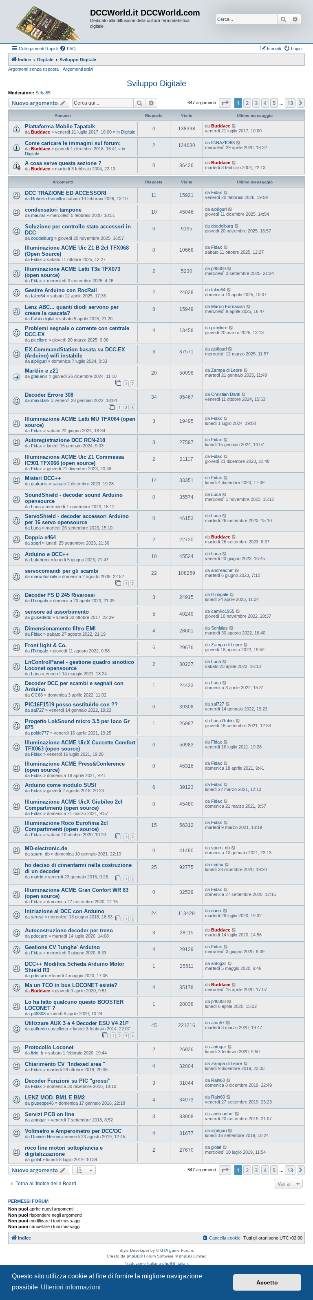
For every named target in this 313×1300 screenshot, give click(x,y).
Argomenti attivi (78, 69)
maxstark (40, 400)
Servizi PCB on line (49, 1114)
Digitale (128, 132)
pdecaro (39, 936)
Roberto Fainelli (46, 198)
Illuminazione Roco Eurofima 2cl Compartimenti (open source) (66, 826)
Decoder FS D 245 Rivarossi (60, 595)
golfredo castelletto (49, 1028)
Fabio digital (42, 318)
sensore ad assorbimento (57, 612)
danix (216, 910)
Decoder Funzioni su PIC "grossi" (67, 1081)
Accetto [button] (267, 1282)
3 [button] (256, 103)
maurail (38, 215)
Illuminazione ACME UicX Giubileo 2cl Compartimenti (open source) (73, 805)
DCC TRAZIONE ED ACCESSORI (65, 193)
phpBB (133, 1256)
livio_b (37, 1052)
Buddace (40, 132)
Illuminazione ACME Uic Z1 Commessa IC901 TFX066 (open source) (74, 460)
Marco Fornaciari (228, 306)
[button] (225, 103)
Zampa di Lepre (226, 370)
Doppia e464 (40, 537)
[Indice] (50, 21)
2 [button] (247, 103)
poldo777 (40, 732)
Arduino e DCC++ (47, 554)
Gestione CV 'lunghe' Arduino (62, 947)
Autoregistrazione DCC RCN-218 (65, 440)
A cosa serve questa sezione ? (63, 163)
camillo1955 (222, 611)
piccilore (39, 339)
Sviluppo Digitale (156, 83)
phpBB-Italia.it (175, 1263)
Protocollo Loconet (49, 1047)
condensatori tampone (53, 210)
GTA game (170, 1250)
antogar (218, 963)
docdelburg (42, 238)
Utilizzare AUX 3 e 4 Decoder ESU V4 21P (77, 1023)
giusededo (41, 617)
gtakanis (39, 376)
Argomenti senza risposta (33, 69)
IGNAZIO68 (223, 142)
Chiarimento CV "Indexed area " (65, 1064)
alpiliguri (219, 209)
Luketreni (40, 559)
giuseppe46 (42, 1103)
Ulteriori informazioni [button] (71, 1287)
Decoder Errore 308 (49, 395)
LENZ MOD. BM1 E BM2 (55, 1098)
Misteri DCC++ (43, 478)
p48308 (218, 268)
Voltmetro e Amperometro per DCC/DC (73, 1131)
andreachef (222, 570)
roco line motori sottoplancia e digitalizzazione (64, 1151)
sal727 (37, 710)
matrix (37, 876)
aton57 (218, 1022)
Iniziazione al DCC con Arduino (64, 911)
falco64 (38, 295)
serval (37, 916)
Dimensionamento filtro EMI (60, 628)
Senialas (219, 627)
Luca (36, 506)
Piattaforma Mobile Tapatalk (60, 126)
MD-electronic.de (46, 848)
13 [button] (290, 103)
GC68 (37, 694)
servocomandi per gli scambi (62, 571)
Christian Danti (225, 394)
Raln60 (218, 1080)
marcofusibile (44, 576)
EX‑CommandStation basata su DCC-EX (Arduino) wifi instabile (75, 352)
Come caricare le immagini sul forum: (73, 143)
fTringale (39, 600)
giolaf (36, 1159)
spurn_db (40, 853)
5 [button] (274, 103)
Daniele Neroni (45, 1136)
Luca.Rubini (222, 720)
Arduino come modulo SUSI (60, 785)
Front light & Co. (46, 645)
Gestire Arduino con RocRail (61, 290)
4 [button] (265, 103)
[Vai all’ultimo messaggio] (234, 125)
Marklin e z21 (41, 371)
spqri (36, 543)
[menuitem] (68, 49)
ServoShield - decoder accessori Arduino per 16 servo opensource (77, 519)
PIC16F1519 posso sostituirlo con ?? (71, 704)
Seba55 (43, 92)
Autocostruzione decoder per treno (69, 930)
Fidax (216, 192)
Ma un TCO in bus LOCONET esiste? (71, 985)
